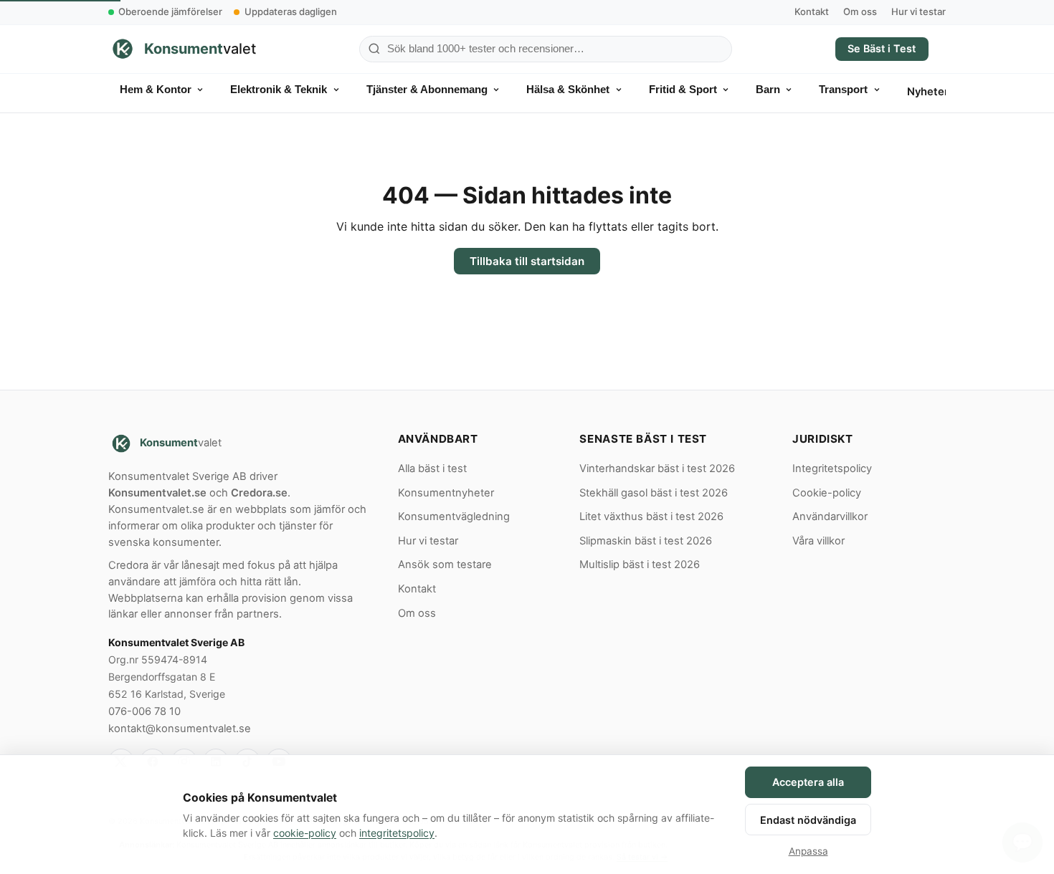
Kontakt (811, 11)
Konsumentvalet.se (157, 492)
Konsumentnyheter (446, 492)
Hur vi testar (918, 11)
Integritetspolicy (832, 468)
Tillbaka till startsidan (527, 261)
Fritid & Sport (683, 89)
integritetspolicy (397, 833)
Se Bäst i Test (882, 48)
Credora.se (259, 492)
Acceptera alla (808, 782)
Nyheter (928, 91)
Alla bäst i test (432, 468)
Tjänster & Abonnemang (427, 89)
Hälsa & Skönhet (567, 89)
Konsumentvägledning (454, 516)
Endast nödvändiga (808, 820)
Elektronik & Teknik (278, 89)
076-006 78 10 (144, 711)
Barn (768, 89)
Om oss (860, 11)
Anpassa (808, 851)
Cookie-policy (826, 492)
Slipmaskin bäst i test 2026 (645, 540)
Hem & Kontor (155, 89)
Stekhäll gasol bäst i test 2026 (653, 492)
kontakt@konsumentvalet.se (179, 728)
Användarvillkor (830, 516)
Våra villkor (818, 540)
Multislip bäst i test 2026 (639, 564)
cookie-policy (304, 833)
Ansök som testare (445, 564)
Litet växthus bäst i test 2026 (651, 516)
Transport (843, 89)
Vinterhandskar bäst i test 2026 (657, 468)
